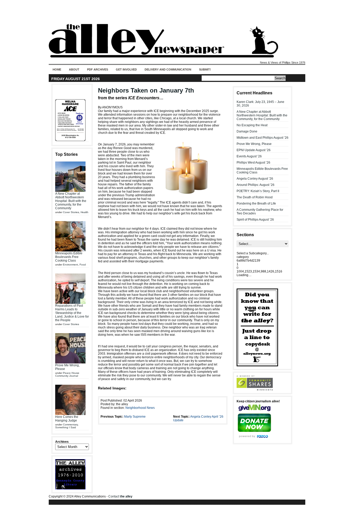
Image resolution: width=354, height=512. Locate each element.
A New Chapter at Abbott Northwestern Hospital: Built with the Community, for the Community (70, 201)
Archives (62, 442)
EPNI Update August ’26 (254, 150)
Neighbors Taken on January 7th (146, 90)
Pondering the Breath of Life (256, 203)
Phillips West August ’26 (253, 162)
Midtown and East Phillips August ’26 (262, 137)
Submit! (205, 69)
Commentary (70, 424)
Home (57, 69)
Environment (70, 264)
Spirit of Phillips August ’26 (255, 219)
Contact (120, 496)
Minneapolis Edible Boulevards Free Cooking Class (68, 256)
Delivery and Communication (168, 69)
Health (84, 212)
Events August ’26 (249, 156)
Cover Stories (71, 212)
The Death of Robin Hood (255, 197)
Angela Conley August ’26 (255, 178)
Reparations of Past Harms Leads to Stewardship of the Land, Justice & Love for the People (72, 313)
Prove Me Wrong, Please (254, 144)
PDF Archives (97, 69)
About (74, 69)
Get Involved (126, 69)
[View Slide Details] (72, 120)
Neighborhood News (140, 408)
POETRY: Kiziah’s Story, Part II (258, 191)
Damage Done (247, 131)
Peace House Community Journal (67, 374)
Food (83, 264)
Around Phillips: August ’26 (255, 185)
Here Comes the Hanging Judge (66, 418)
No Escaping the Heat (252, 125)
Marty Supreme (135, 416)
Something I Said (65, 427)
